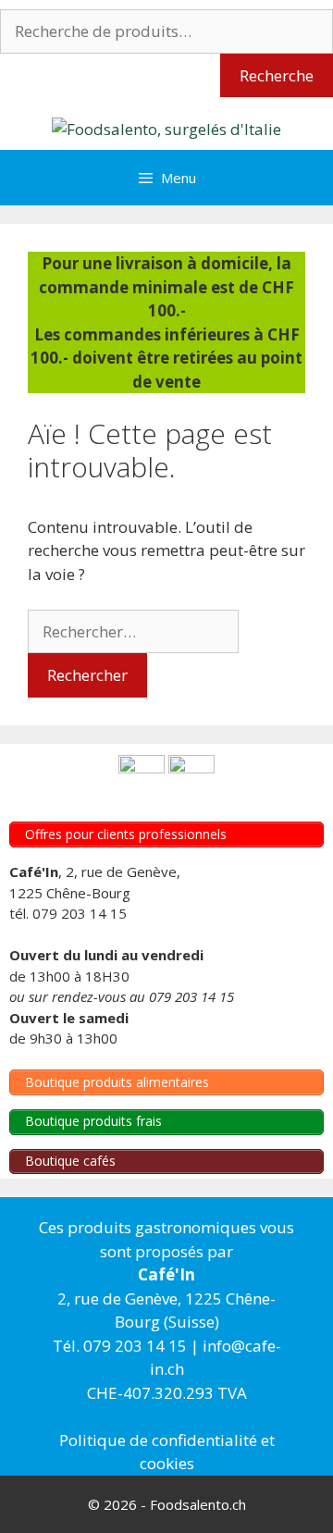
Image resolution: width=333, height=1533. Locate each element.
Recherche (277, 75)
